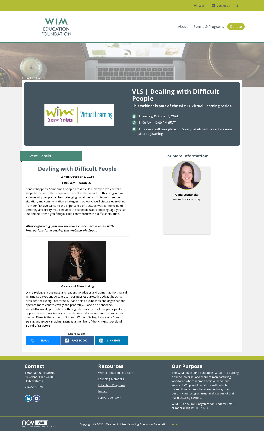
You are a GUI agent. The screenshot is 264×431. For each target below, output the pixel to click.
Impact (102, 391)
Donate (236, 26)
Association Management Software (39, 426)
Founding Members (111, 379)
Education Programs (111, 385)
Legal (174, 424)
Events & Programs (209, 26)
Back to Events (35, 78)
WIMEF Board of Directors (115, 373)
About (183, 26)
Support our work (109, 397)
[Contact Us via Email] (36, 398)
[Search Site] (237, 6)
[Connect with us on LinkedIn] (28, 398)
